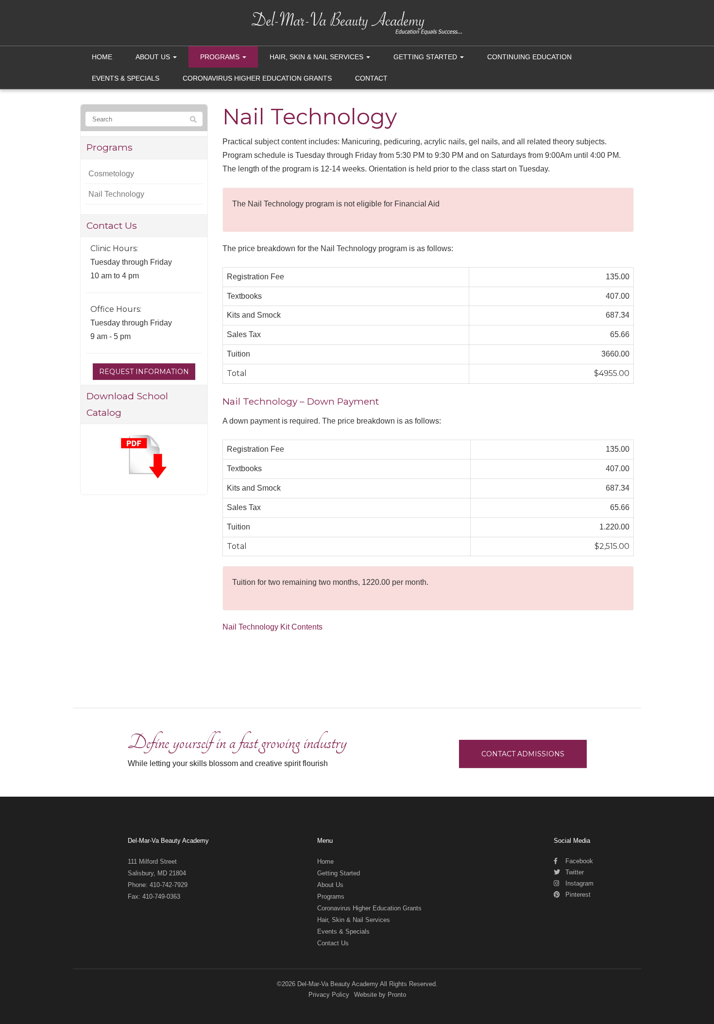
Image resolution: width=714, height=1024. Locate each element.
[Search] (193, 119)
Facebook (578, 861)
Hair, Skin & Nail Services (317, 57)
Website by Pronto (380, 994)
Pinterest (577, 894)
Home (102, 57)
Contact (371, 78)
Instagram (578, 883)
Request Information (144, 371)
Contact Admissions (522, 754)
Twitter (573, 872)
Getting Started (426, 57)
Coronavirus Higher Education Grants (257, 78)
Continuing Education (529, 57)
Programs (220, 57)
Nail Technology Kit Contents (272, 627)
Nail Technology (116, 194)
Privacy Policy (328, 994)
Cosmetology (111, 174)
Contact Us (333, 943)
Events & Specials (125, 78)
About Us (154, 57)
